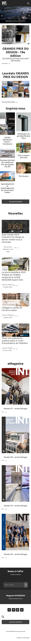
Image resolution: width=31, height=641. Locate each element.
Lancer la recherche (15, 622)
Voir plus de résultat (15, 202)
